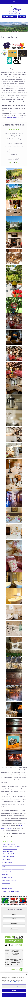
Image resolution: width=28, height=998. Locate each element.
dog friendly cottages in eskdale (14, 117)
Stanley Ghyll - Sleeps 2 (8, 851)
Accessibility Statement (7, 888)
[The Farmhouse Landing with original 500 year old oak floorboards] (14, 506)
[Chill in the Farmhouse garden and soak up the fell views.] (14, 198)
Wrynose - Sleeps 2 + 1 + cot (9, 853)
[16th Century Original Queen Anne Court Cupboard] (14, 700)
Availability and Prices (9, 16)
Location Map (5, 885)
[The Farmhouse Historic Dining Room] (14, 473)
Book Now (22, 16)
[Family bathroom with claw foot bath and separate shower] (14, 587)
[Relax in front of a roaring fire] (14, 716)
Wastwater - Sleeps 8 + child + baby (11, 846)
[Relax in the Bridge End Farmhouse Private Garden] (14, 231)
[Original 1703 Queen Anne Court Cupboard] (14, 732)
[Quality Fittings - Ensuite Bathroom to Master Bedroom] (14, 635)
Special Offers (5, 874)
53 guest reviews (16, 948)
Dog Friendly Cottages (7, 862)
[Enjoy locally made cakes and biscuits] (14, 457)
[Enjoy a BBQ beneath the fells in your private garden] (14, 279)
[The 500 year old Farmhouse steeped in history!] (14, 376)
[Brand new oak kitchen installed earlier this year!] (14, 441)
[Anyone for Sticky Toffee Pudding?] (14, 749)
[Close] (26, 975)
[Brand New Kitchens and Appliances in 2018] (14, 409)
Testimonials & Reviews (7, 872)
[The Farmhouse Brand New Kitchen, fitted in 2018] (14, 393)
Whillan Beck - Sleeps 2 (8, 856)
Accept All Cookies (14, 995)
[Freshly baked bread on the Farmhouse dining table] (14, 263)
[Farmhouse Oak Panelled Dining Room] (14, 490)
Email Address (14, 923)
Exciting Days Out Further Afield (9, 880)
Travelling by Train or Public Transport (10, 891)
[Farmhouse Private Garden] (14, 312)
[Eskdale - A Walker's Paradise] (14, 668)
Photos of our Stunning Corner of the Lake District (13, 869)
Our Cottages (5, 839)
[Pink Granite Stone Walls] (14, 651)
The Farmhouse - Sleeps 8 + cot (10, 842)
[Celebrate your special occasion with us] (14, 296)
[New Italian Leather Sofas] (14, 571)
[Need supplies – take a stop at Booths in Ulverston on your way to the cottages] (14, 215)
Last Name (14, 918)
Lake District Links (6, 883)
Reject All (14, 990)
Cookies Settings (14, 986)
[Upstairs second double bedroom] (14, 538)
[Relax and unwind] (14, 344)
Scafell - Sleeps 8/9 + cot (9, 844)
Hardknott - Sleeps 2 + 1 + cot (10, 849)
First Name (14, 914)
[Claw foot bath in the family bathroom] (14, 603)
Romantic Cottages (6, 859)
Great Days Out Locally (7, 877)
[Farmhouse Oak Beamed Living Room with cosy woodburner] (14, 328)
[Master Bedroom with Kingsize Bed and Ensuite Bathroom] (14, 522)
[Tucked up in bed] (14, 554)
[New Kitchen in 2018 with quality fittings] (14, 425)
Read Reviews (14, 969)
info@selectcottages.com (14, 11)
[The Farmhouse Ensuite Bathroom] (14, 619)
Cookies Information (15, 981)
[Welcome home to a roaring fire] (14, 765)
